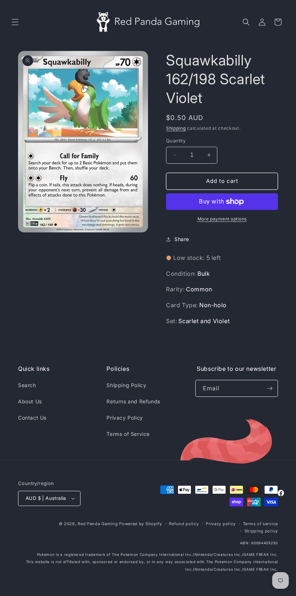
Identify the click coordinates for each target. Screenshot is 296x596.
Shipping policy (261, 530)
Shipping (176, 128)
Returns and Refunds (133, 401)
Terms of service (260, 523)
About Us (30, 401)
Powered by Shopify (140, 523)
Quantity (176, 140)
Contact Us (32, 418)
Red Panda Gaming (98, 523)
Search (27, 385)
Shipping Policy (126, 385)
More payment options (222, 219)
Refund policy (184, 523)
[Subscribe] (270, 388)
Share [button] (181, 239)
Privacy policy (221, 523)
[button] (15, 22)
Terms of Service (128, 434)
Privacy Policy (124, 418)
